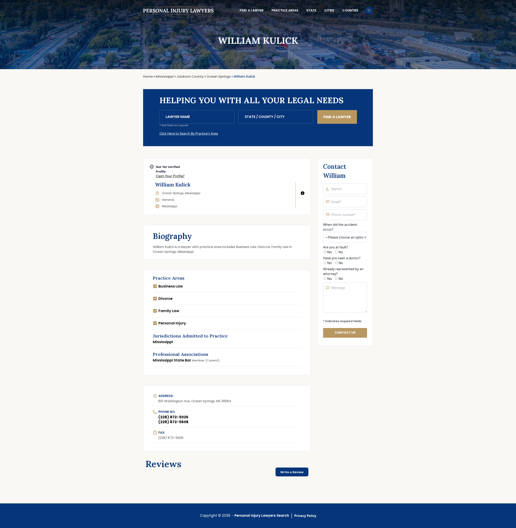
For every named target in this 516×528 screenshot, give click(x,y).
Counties (350, 10)
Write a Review (292, 472)
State (311, 10)
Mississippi (169, 206)
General (168, 200)
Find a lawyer (251, 10)
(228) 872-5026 (173, 417)
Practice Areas (285, 10)
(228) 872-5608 (173, 421)
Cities (329, 10)
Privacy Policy (305, 515)
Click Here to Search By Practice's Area (188, 133)
